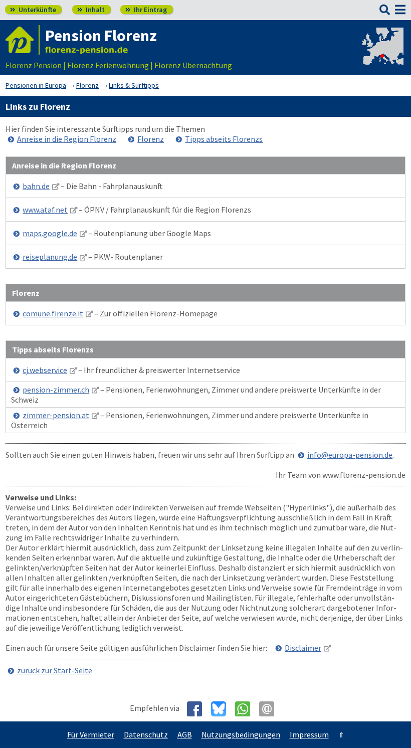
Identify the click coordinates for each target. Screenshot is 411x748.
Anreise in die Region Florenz (66, 139)
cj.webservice (45, 370)
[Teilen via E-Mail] (270, 708)
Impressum (309, 734)
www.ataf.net (45, 210)
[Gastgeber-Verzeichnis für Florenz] (23, 40)
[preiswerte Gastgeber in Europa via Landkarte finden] (381, 55)
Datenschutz (146, 734)
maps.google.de (50, 233)
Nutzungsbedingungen (240, 734)
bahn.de (36, 186)
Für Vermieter (90, 734)
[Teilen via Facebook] (198, 708)
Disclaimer (303, 648)
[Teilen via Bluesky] (222, 708)
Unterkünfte (33, 9)
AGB (184, 734)
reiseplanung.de (50, 257)
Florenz (150, 139)
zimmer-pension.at (56, 415)
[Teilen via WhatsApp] (246, 708)
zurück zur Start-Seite (54, 670)
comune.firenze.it (53, 313)
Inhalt (91, 9)
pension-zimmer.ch (56, 390)
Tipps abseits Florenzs (224, 139)
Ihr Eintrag (146, 9)
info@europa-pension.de (349, 455)
